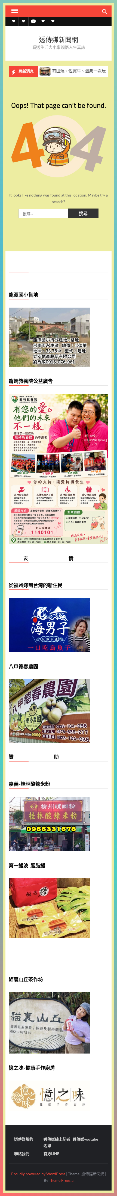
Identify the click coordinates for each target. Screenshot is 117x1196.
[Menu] (14, 10)
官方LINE (51, 1153)
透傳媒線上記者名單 (57, 1142)
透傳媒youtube (85, 1139)
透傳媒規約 (23, 1139)
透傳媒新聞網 (58, 40)
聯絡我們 (21, 1153)
